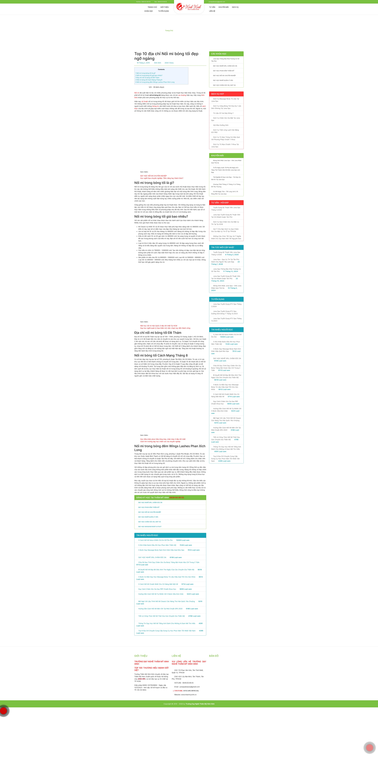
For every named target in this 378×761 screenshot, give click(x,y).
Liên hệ (212, 11)
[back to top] (368, 758)
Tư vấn (212, 7)
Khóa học (149, 11)
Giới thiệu (164, 7)
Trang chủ (152, 7)
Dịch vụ (235, 7)
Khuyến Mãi (224, 7)
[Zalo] (369, 733)
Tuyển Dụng (163, 11)
